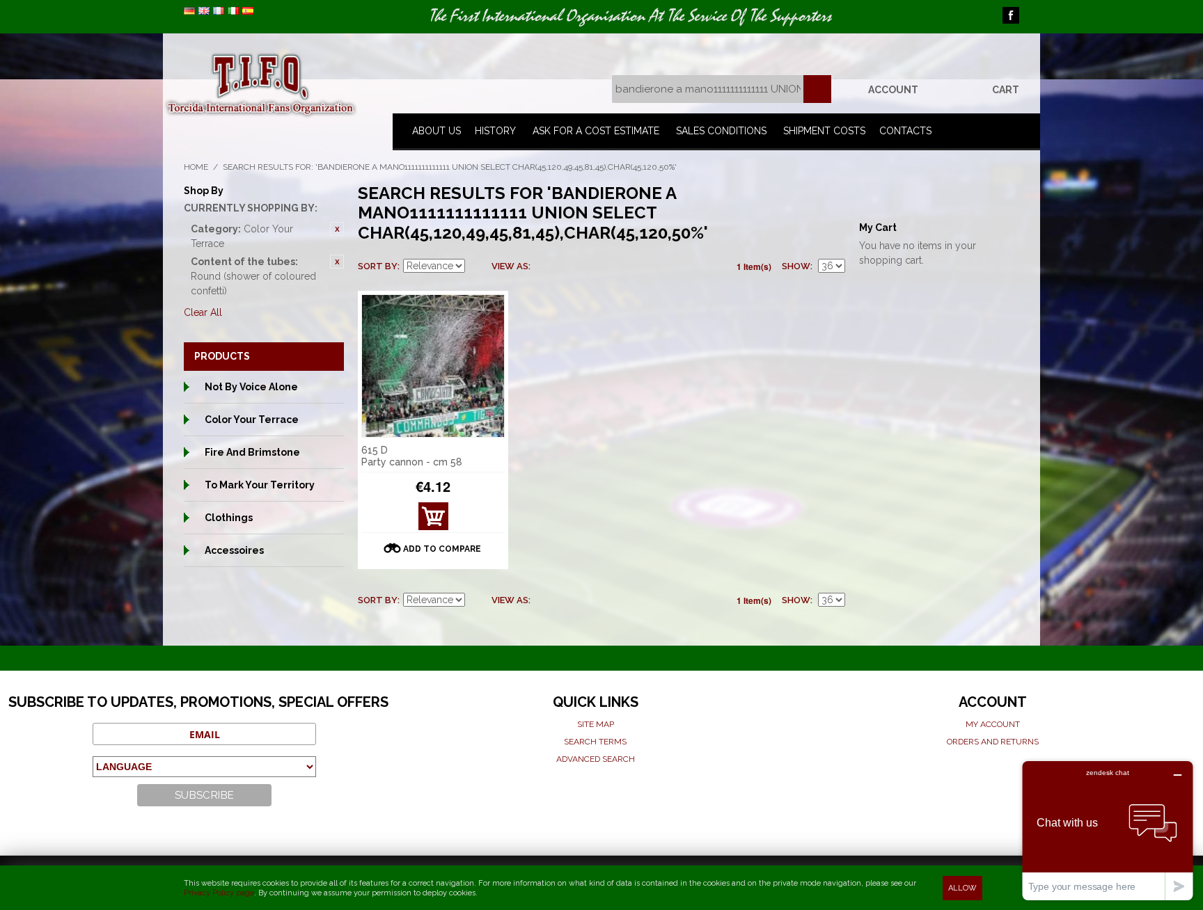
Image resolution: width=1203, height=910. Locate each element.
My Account (993, 724)
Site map (595, 724)
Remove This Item (337, 229)
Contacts (905, 130)
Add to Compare (442, 549)
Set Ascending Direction (477, 266)
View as (510, 266)
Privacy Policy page (219, 892)
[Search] (817, 89)
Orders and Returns (993, 742)
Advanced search (595, 759)
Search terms (595, 742)
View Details (433, 520)
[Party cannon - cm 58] (433, 366)
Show (796, 266)
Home (196, 167)
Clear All (203, 312)
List (568, 266)
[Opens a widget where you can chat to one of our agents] (1107, 830)
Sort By (378, 266)
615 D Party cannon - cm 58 (411, 456)
